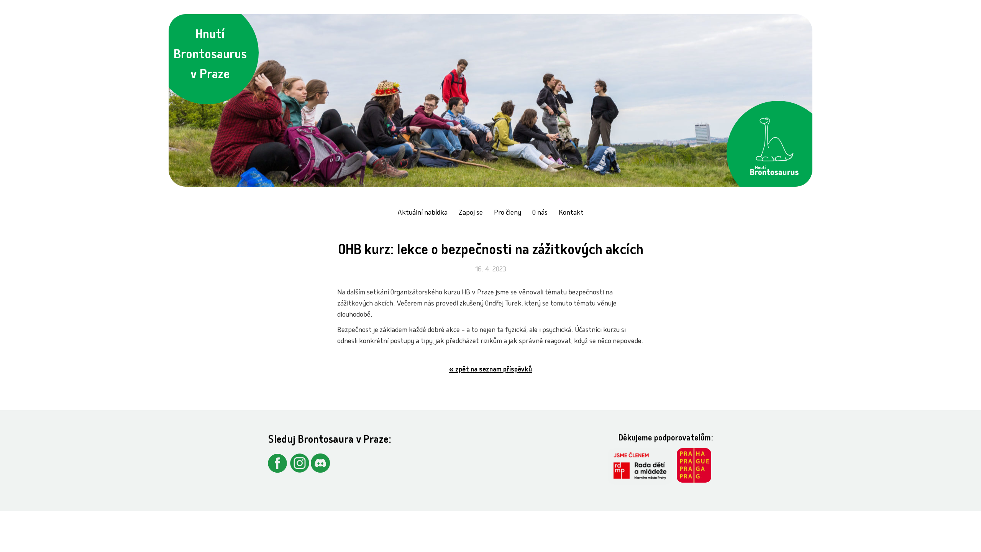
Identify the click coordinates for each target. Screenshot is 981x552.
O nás (540, 213)
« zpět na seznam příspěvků (490, 370)
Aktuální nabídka (422, 213)
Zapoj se (471, 213)
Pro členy (507, 213)
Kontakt (571, 213)
